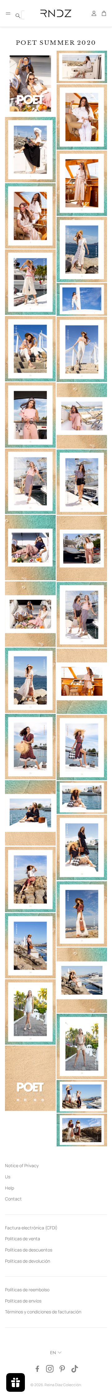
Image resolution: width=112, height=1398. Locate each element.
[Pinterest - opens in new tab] (62, 1368)
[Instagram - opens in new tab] (50, 1368)
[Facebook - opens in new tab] (37, 1368)
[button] (8, 13)
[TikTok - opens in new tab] (74, 1368)
